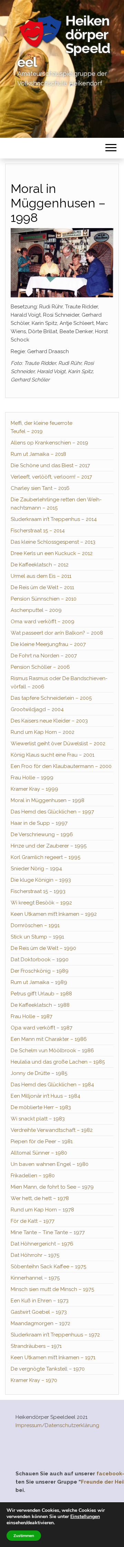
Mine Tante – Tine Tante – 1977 (48, 1232)
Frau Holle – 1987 (31, 1016)
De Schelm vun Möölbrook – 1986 (52, 1050)
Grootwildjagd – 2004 (37, 709)
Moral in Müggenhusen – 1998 (47, 800)
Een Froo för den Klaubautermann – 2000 (61, 766)
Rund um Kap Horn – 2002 (42, 732)
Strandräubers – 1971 (36, 1346)
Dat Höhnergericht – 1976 (42, 1244)
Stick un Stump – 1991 (37, 937)
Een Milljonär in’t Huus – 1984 (45, 1096)
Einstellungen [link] (85, 1516)
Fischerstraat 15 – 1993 (38, 891)
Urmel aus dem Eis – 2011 (41, 576)
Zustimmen (23, 1535)
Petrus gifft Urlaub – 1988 (41, 994)
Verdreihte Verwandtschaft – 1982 (52, 1130)
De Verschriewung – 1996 (42, 834)
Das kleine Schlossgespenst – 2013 (53, 542)
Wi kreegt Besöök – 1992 (41, 903)
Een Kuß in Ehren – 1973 (40, 1301)
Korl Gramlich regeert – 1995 (45, 857)
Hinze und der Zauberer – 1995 (48, 846)
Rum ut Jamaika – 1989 (39, 982)
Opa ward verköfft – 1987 (41, 1028)
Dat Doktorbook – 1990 (40, 959)
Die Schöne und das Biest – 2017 (50, 465)
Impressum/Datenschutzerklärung (57, 1425)
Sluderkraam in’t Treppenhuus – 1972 (55, 1335)
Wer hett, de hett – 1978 (40, 1198)
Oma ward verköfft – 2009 (42, 621)
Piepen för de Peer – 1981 (42, 1141)
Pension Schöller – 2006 (40, 667)
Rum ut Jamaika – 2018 (38, 454)
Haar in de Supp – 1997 (39, 823)
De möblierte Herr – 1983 (41, 1107)
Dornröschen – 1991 (35, 925)
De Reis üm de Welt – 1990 (43, 948)
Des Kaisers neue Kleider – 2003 (49, 721)
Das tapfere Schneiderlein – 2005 (51, 698)
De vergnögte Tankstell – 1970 (48, 1369)
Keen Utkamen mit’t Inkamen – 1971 (53, 1357)
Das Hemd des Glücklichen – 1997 (52, 812)
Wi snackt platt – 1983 (38, 1119)
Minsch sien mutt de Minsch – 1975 (52, 1289)
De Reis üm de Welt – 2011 (42, 587)
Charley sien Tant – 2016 (40, 488)
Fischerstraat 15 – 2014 (38, 530)
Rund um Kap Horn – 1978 (42, 1210)
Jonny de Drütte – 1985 (39, 1073)
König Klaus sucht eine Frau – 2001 (52, 755)
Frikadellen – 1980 (33, 1175)
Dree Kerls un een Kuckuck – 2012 (52, 553)
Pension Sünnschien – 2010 (43, 599)
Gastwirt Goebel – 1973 (39, 1312)
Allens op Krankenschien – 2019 (49, 443)
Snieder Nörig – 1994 (36, 868)
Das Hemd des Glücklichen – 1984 (52, 1085)
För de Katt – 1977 (32, 1221)
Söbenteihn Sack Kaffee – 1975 (48, 1266)
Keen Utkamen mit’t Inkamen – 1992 (54, 914)
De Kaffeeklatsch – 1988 (40, 1005)
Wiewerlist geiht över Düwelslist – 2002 (58, 743)
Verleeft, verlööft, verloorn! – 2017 (51, 477)
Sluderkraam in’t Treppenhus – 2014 (54, 519)
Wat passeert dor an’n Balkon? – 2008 (57, 633)
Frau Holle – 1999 (32, 778)
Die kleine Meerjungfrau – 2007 (48, 644)
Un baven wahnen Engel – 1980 (50, 1164)
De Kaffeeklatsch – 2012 (40, 565)
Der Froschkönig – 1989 (40, 971)
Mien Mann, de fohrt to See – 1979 (52, 1187)
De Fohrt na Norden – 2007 (44, 656)
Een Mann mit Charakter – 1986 (49, 1039)
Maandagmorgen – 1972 (40, 1323)
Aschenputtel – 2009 (36, 610)
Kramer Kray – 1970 (34, 1380)
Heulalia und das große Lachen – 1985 (58, 1062)
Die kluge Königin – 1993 (41, 880)
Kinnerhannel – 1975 (35, 1278)
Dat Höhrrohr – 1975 (35, 1255)
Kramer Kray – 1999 (34, 789)
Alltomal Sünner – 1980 (39, 1153)
